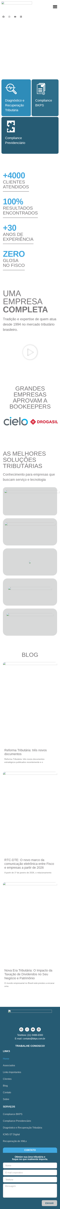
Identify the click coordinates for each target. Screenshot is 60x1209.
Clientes (7, 1079)
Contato (7, 1092)
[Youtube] (15, 17)
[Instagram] (9, 17)
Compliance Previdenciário (17, 1121)
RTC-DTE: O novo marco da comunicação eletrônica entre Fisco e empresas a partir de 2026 (29, 864)
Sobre (6, 1099)
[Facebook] (3, 17)
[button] (55, 6)
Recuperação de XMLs (15, 1141)
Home (6, 1058)
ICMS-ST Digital (11, 1134)
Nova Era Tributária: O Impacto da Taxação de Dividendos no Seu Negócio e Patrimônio (28, 974)
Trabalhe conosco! (30, 1045)
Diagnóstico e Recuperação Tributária (22, 1127)
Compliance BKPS (12, 1114)
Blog (5, 1085)
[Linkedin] (21, 17)
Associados (9, 1065)
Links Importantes (12, 1072)
